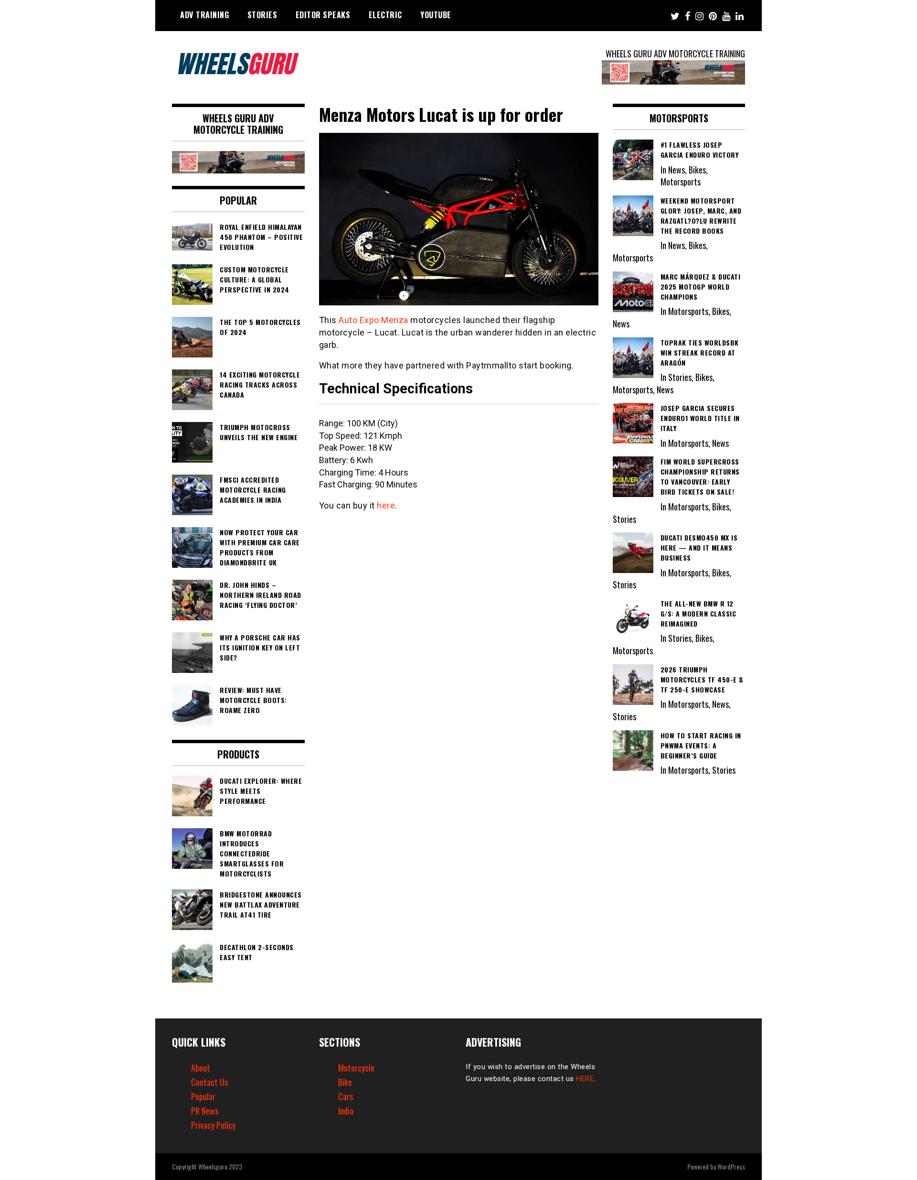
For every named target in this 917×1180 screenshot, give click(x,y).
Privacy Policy (213, 1125)
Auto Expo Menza (373, 320)
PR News (204, 1110)
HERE (585, 1078)
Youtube (435, 15)
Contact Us (209, 1082)
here (386, 505)
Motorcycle (356, 1067)
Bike (345, 1082)
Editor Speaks (323, 15)
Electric (385, 15)
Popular (203, 1096)
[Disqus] (458, 644)
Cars (345, 1096)
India (345, 1110)
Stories (262, 15)
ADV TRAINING (204, 15)
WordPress (731, 1166)
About (200, 1067)
